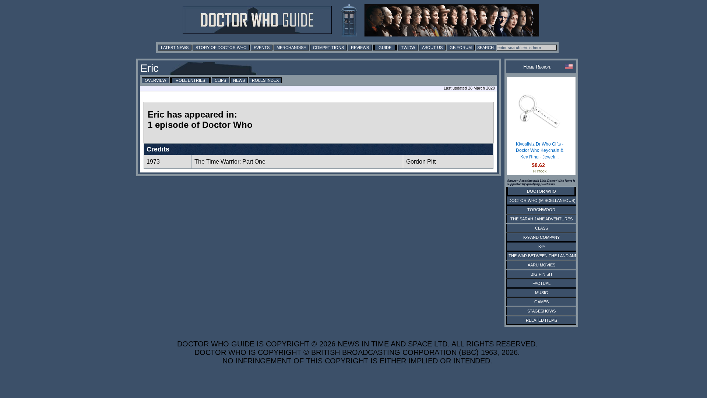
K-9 (541, 246)
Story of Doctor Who (221, 47)
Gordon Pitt (421, 161)
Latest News (175, 47)
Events (262, 47)
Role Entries (190, 80)
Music (541, 292)
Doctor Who (541, 191)
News (239, 80)
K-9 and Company (541, 237)
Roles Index (265, 80)
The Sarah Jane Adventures (541, 219)
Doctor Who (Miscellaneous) (542, 200)
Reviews (360, 47)
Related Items (541, 320)
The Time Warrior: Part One (229, 161)
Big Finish (541, 274)
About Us (432, 47)
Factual (541, 283)
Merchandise (291, 47)
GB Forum (461, 47)
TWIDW (408, 47)
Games (541, 302)
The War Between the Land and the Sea (552, 256)
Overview (155, 80)
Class (541, 228)
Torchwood (541, 209)
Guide (385, 47)
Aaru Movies (541, 265)
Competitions (328, 47)
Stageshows (541, 311)
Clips (220, 80)
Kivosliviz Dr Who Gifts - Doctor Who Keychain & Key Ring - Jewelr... (539, 151)
